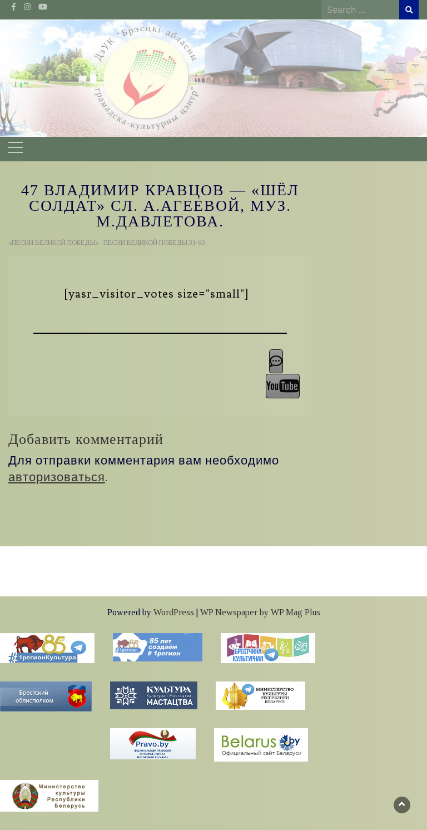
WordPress (173, 612)
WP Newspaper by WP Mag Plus (260, 612)
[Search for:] (360, 9)
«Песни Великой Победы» (53, 242)
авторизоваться (56, 477)
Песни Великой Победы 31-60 (154, 242)
